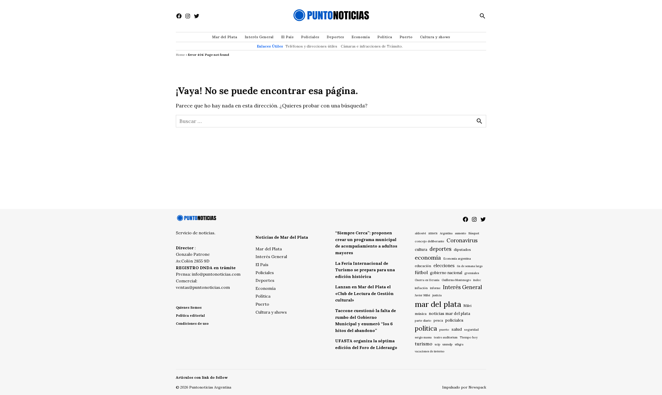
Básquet (473, 233)
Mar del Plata (224, 37)
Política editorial (190, 315)
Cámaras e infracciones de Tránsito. (372, 46)
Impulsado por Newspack (464, 387)
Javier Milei (422, 295)
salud (457, 329)
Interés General (259, 37)
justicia (437, 295)
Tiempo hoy (469, 337)
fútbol (421, 272)
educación (423, 266)
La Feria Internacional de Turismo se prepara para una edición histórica (365, 270)
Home (180, 55)
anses (433, 233)
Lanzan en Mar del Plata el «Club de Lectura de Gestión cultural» (364, 293)
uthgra (459, 344)
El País (287, 37)
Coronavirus (462, 240)
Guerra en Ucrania (427, 280)
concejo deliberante (429, 241)
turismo (423, 344)
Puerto (406, 37)
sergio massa (423, 337)
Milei (467, 306)
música (420, 313)
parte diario (423, 320)
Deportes (335, 37)
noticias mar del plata (449, 313)
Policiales (310, 37)
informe (435, 288)
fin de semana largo (470, 266)
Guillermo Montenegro (456, 280)
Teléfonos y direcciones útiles (311, 46)
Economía (360, 37)
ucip (437, 344)
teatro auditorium (445, 337)
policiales (454, 320)
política (426, 328)
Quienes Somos (189, 307)
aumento (460, 233)
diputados (462, 249)
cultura (421, 249)
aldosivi (420, 233)
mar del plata (438, 304)
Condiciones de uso (192, 323)
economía (428, 257)
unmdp (447, 344)
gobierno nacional (446, 272)
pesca (438, 320)
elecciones (444, 265)
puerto (444, 329)
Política (384, 37)
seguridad (471, 329)
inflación (421, 288)
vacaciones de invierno (429, 351)
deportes (441, 249)
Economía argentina (457, 258)
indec (477, 280)
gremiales (471, 273)
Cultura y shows (435, 37)
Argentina (446, 233)
